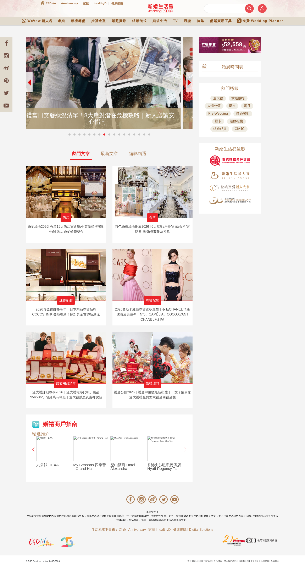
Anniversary (69, 3)
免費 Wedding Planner (263, 21)
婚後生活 (159, 21)
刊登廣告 (208, 561)
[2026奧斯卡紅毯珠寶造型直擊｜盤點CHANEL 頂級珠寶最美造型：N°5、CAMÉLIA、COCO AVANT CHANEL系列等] (152, 275)
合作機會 (218, 561)
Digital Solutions (201, 529)
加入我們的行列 (231, 561)
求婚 (61, 21)
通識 (187, 21)
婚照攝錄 (119, 21)
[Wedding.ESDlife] (160, 8)
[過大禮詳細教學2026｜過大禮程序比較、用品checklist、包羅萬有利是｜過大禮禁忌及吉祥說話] (66, 357)
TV (175, 21)
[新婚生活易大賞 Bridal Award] (230, 175)
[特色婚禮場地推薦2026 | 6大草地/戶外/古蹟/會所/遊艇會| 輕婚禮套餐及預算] (152, 192)
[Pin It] (6, 80)
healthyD (100, 3)
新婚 (122, 529)
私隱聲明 (265, 561)
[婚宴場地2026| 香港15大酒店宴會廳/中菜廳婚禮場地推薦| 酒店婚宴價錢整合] (66, 192)
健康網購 (117, 3)
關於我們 (197, 561)
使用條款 (254, 561)
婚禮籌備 (78, 21)
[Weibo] (6, 68)
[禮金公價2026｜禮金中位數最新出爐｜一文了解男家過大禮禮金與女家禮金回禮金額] (152, 357)
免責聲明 (181, 520)
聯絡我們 (244, 561)
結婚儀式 (139, 21)
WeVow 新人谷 (40, 21)
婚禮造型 (98, 21)
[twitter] (6, 93)
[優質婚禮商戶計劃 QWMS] (230, 160)
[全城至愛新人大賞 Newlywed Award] (230, 188)
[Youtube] (6, 105)
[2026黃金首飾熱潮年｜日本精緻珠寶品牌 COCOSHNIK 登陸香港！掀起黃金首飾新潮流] (66, 275)
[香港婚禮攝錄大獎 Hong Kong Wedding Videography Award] (230, 200)
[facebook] (6, 43)
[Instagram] (6, 55)
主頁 (189, 561)
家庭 (86, 3)
